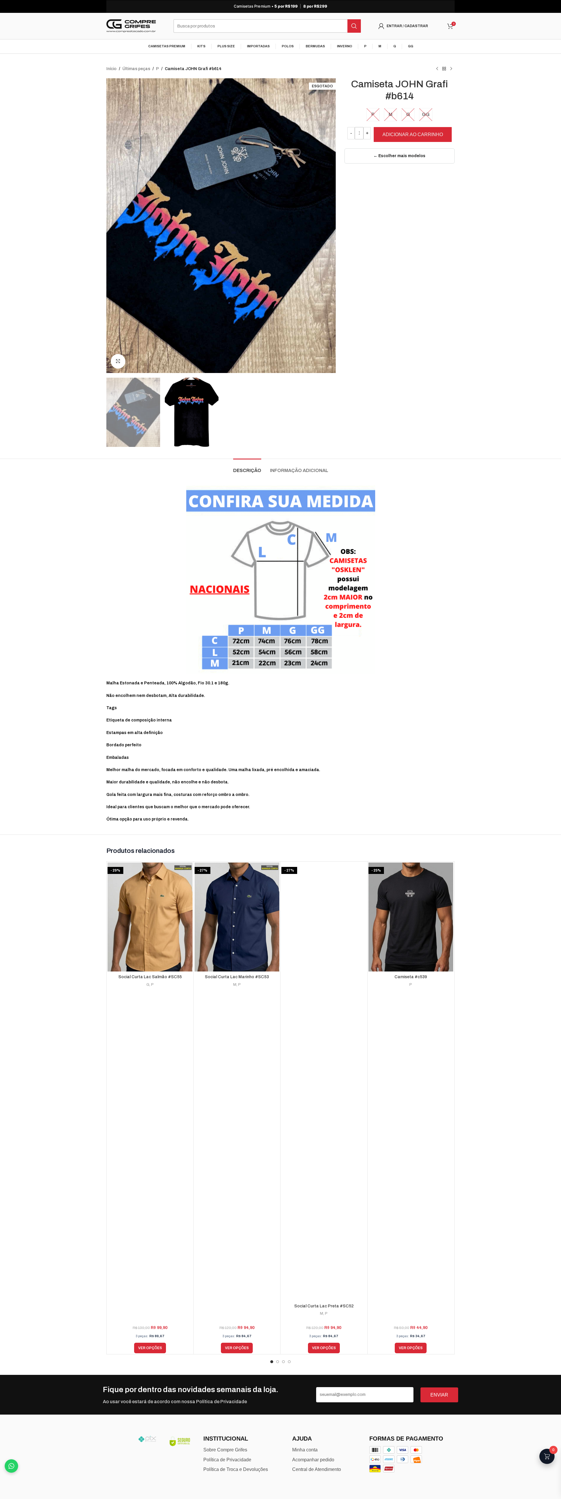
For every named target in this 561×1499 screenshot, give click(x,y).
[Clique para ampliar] (118, 361)
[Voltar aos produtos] (444, 68)
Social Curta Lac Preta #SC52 (324, 1306)
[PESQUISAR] (354, 26)
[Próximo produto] (451, 68)
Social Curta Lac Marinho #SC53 (237, 977)
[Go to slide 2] (277, 1361)
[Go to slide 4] (289, 1361)
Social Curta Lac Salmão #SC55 (150, 977)
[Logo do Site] (131, 26)
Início (111, 69)
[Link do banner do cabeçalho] (280, 6)
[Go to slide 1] (271, 1361)
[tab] (247, 467)
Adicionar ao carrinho (412, 134)
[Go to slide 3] (283, 1361)
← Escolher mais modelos (399, 156)
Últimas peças (136, 69)
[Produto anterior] (437, 68)
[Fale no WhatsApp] (11, 1466)
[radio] (373, 114)
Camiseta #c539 (410, 977)
